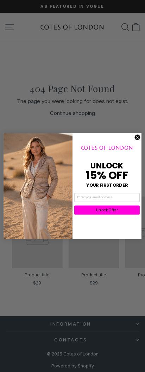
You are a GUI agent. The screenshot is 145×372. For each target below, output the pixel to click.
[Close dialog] (137, 137)
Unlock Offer (107, 209)
